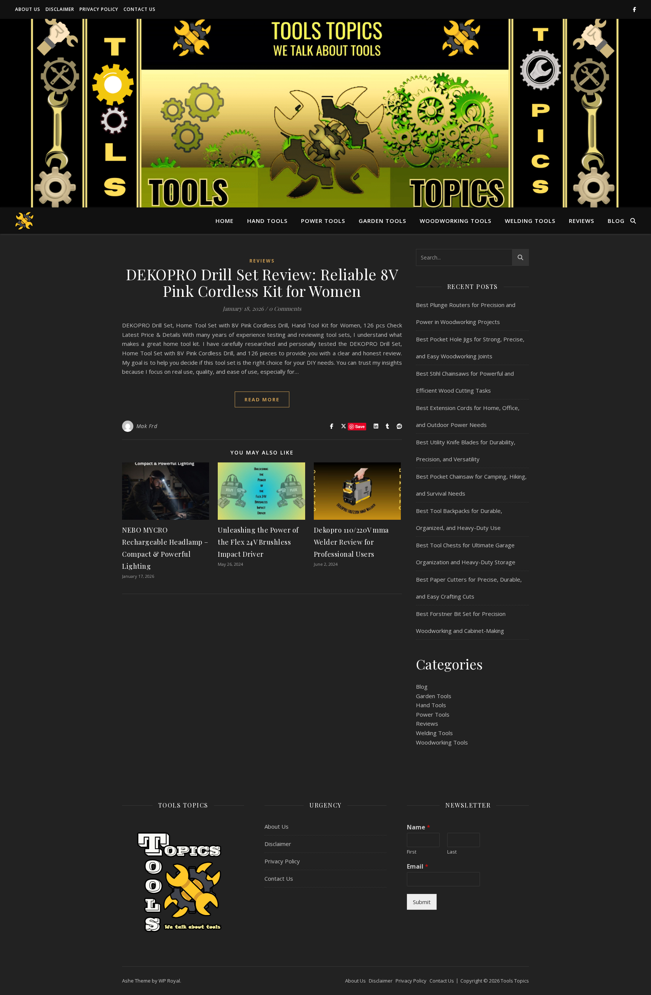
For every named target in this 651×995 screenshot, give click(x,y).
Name (418, 827)
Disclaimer (60, 9)
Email (417, 867)
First (411, 852)
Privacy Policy (98, 9)
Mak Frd (146, 426)
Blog (616, 220)
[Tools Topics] (24, 220)
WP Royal (169, 980)
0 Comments (285, 308)
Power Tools (323, 220)
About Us (27, 9)
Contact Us (140, 9)
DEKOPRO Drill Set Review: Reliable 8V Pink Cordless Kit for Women (262, 282)
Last (452, 852)
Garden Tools (382, 220)
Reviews (581, 220)
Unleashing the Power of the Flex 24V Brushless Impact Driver (258, 542)
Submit (422, 902)
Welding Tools (530, 220)
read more (262, 399)
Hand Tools (267, 220)
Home (224, 220)
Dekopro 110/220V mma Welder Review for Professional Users (351, 542)
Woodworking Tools (455, 220)
